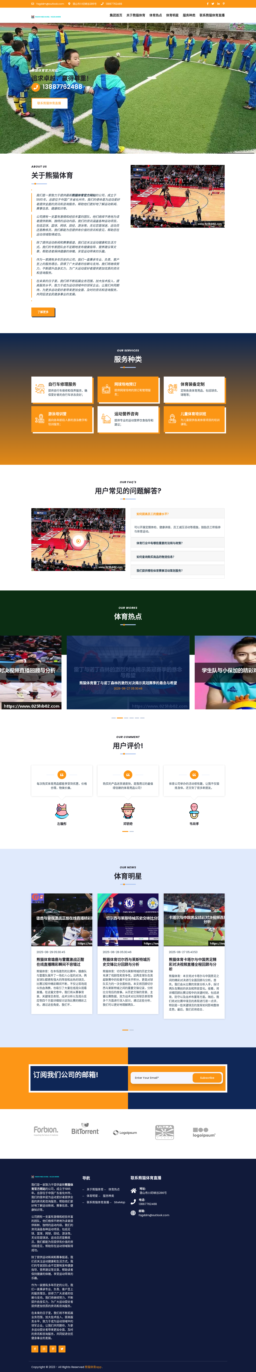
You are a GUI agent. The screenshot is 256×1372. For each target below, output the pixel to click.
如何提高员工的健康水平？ (153, 514)
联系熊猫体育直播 (212, 15)
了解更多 (43, 312)
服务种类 (189, 15)
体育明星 (172, 15)
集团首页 (116, 15)
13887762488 (113, 4)
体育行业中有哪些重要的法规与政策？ (160, 543)
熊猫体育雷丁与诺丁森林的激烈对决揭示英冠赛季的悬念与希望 (128, 683)
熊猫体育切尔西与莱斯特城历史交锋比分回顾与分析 (126, 962)
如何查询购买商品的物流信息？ (156, 557)
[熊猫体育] (50, 16)
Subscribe (207, 1078)
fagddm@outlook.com (50, 4)
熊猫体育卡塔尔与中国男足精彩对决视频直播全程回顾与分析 (192, 964)
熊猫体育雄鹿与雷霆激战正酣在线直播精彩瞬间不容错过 (60, 962)
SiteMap (119, 1202)
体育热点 (155, 15)
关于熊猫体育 (135, 15)
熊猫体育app (93, 1367)
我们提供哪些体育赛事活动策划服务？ (160, 571)
